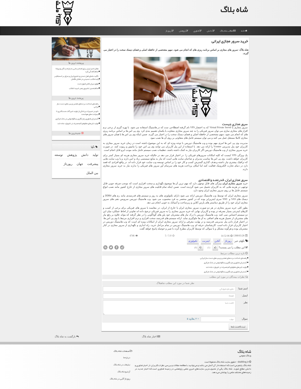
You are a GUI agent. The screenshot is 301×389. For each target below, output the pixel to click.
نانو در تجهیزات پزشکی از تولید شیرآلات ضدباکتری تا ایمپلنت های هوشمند (77, 112)
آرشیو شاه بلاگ (123, 371)
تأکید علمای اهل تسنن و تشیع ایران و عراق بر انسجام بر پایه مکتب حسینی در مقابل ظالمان (76, 77)
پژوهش (182, 31)
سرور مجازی (241, 127)
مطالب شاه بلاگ (226, 31)
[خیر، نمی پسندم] (200, 247)
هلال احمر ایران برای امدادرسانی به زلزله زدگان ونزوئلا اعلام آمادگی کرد (77, 70)
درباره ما (126, 357)
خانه (243, 31)
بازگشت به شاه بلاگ (65, 336)
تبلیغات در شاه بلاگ (121, 364)
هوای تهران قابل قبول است (87, 84)
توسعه (59, 155)
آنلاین (217, 241)
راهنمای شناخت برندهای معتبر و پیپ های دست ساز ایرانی (223, 258)
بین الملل (92, 173)
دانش (209, 31)
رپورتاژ (168, 31)
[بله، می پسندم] (215, 247)
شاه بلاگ (234, 9)
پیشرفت (92, 164)
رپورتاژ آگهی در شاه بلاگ (120, 378)
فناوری (196, 31)
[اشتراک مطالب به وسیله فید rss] (105, 247)
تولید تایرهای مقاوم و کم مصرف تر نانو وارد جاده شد (226, 267)
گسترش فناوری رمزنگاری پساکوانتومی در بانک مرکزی (225, 263)
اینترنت (206, 241)
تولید (95, 155)
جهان (80, 164)
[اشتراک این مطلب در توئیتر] (111, 247)
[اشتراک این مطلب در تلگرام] (122, 247)
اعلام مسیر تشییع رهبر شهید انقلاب (83, 88)
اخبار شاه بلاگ (149, 336)
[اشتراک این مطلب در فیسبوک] (116, 247)
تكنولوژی (192, 241)
